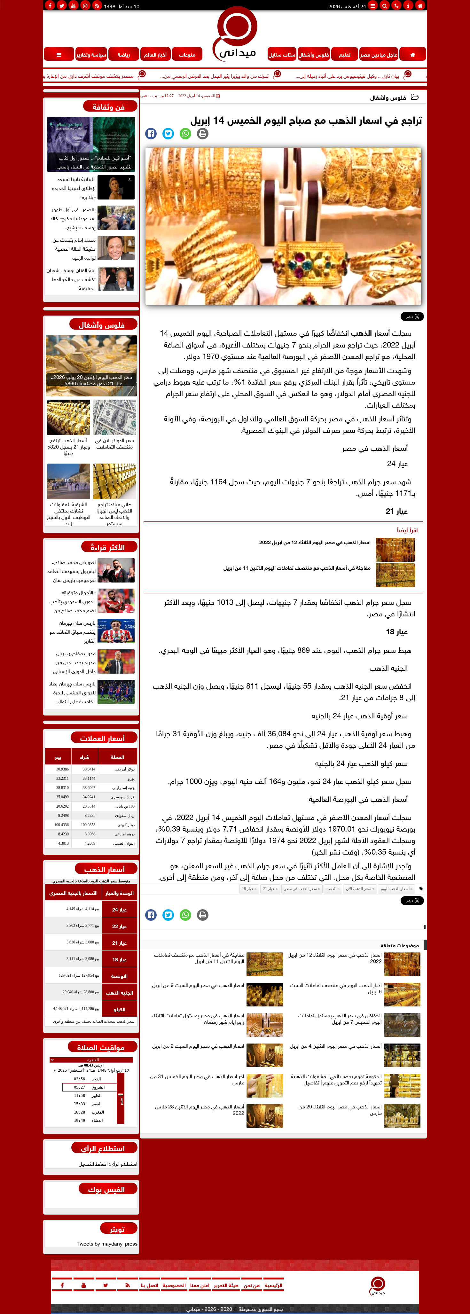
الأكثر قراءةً (108, 546)
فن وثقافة (109, 106)
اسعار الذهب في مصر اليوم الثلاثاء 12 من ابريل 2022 (315, 541)
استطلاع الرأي (103, 1147)
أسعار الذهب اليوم (395, 889)
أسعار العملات (102, 737)
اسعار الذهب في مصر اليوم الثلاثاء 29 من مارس (340, 1110)
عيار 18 (397, 630)
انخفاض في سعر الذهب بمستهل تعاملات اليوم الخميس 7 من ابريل (340, 1019)
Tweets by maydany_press (107, 1243)
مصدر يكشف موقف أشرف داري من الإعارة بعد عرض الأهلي (111, 75)
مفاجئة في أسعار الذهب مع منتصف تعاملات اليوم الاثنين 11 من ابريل (297, 567)
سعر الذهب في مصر (300, 889)
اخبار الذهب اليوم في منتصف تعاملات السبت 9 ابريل (336, 988)
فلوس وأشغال (388, 96)
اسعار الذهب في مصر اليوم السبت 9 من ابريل (198, 985)
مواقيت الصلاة (101, 1046)
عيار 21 (397, 510)
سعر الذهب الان (358, 889)
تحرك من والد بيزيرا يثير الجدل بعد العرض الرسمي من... (253, 75)
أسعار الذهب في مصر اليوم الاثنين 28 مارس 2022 (199, 1110)
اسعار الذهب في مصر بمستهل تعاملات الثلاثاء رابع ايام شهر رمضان (198, 1019)
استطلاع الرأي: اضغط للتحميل (108, 1163)
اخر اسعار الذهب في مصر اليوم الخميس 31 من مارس (197, 1079)
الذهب (361, 332)
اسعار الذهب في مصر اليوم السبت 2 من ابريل (198, 1046)
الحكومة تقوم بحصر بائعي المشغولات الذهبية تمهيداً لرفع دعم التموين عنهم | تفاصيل (336, 1079)
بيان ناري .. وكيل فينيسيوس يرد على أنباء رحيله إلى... (385, 75)
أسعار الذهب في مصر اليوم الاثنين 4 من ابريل (336, 1046)
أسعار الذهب (104, 868)
